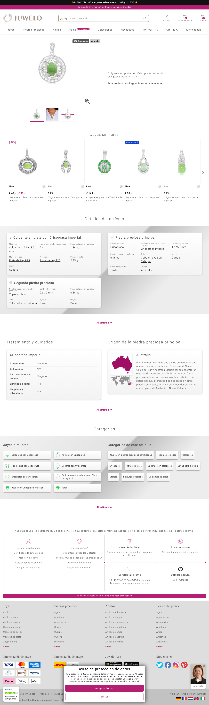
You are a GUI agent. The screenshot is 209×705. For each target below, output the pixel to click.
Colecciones (105, 30)
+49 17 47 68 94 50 (123, 580)
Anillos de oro (10, 617)
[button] (167, 19)
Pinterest (184, 665)
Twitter (159, 665)
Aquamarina (60, 622)
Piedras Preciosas (34, 30)
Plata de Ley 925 (19, 260)
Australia (146, 270)
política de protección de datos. (121, 681)
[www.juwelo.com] (196, 698)
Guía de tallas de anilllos (28, 562)
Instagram (176, 665)
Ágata (57, 612)
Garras (176, 258)
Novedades (127, 30)
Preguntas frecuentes (28, 567)
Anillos (57, 30)
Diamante (59, 641)
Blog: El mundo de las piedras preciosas (77, 557)
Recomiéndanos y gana (79, 562)
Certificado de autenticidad (28, 553)
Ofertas (113, 476)
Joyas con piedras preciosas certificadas (131, 455)
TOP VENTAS (150, 30)
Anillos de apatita (114, 637)
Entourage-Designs (133, 476)
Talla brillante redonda (23, 303)
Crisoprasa (117, 247)
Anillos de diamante (116, 612)
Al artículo (103, 323)
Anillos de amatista (115, 627)
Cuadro (13, 270)
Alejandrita (162, 622)
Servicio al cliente (130, 575)
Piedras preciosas (167, 455)
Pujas (79, 30)
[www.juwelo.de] (178, 698)
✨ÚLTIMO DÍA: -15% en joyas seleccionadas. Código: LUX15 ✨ (104, 2)
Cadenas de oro (11, 627)
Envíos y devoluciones (28, 548)
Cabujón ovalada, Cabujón (151, 259)
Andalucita (162, 641)
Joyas (11, 30)
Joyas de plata (134, 466)
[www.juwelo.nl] (190, 698)
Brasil (73, 303)
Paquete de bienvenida (79, 567)
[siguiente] (202, 172)
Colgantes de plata (158, 476)
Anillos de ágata (114, 617)
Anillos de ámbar (114, 632)
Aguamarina (162, 617)
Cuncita (58, 637)
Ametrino (161, 637)
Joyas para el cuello (188, 466)
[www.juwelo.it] (203, 698)
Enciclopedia (193, 30)
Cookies (44, 694)
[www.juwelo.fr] (184, 698)
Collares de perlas (13, 632)
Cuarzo (58, 632)
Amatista (59, 617)
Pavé (43, 303)
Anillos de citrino (114, 641)
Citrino (58, 627)
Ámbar (159, 632)
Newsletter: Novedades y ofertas (79, 553)
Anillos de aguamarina (117, 622)
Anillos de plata (11, 622)
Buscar (145, 18)
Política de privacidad (24, 694)
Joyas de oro (10, 641)
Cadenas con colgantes (160, 466)
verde (113, 270)
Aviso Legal (60, 694)
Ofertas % (172, 30)
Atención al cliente (29, 557)
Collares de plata (12, 637)
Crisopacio (115, 466)
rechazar (129, 676)
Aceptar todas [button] (104, 688)
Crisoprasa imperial (153, 249)
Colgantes (187, 455)
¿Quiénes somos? (79, 548)
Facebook (168, 665)
